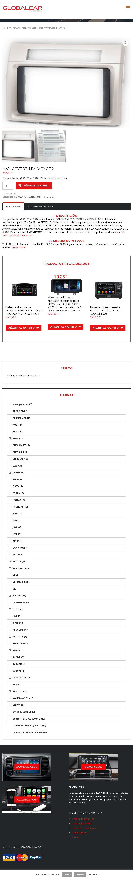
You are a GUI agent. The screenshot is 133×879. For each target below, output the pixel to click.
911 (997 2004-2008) (24, 711)
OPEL (18, 622)
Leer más (91, 874)
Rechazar (80, 874)
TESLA (16, 684)
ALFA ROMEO (20, 411)
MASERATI (18, 554)
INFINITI (17, 513)
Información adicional (41, 206)
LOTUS (16, 616)
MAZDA (19, 561)
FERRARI (17, 479)
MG (14, 588)
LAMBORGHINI (21, 602)
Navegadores (38, 196)
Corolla (23, 28)
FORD (18, 493)
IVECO (16, 520)
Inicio (5, 28)
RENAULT (20, 636)
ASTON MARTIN (22, 417)
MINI (15, 575)
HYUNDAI (20, 506)
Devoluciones (79, 832)
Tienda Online (18, 247)
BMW (18, 438)
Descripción (13, 206)
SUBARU (19, 663)
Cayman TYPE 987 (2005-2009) (30, 732)
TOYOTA (14, 28)
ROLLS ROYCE (20, 643)
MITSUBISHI (21, 581)
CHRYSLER (20, 452)
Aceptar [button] (67, 874)
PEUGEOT (20, 629)
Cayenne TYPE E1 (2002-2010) (29, 725)
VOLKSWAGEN (23, 698)
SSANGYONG (21, 677)
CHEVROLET (21, 445)
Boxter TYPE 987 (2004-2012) (29, 718)
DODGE (18, 472)
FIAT (18, 486)
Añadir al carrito (36, 185)
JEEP (17, 534)
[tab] (13, 206)
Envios (75, 837)
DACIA (18, 465)
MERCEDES (21, 568)
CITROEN (20, 458)
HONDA (19, 499)
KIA (17, 540)
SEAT (17, 650)
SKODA (18, 657)
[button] (125, 43)
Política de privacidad (83, 818)
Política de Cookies (82, 823)
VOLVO (18, 704)
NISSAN (19, 595)
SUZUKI (18, 670)
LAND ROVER (20, 547)
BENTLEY (18, 431)
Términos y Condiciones (84, 828)
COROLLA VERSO (36, 28)
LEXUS (18, 609)
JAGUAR (17, 527)
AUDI (18, 424)
